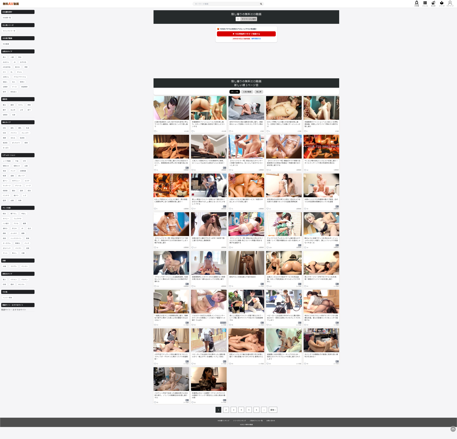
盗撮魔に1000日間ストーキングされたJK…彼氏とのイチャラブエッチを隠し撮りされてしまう (283, 356)
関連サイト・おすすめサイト (13, 309)
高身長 (5, 143)
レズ (24, 195)
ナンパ (13, 171)
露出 (13, 190)
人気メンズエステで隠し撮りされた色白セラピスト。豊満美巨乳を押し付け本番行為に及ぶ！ (171, 163)
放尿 (4, 238)
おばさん (6, 62)
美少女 (17, 67)
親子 (4, 110)
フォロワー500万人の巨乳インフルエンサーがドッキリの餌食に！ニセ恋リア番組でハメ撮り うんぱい (208, 317)
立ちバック (7, 248)
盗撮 (12, 176)
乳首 (27, 128)
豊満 (26, 143)
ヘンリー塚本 (7, 297)
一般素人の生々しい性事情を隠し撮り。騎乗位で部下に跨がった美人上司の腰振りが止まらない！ (171, 317)
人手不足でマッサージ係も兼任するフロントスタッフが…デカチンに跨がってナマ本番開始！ (171, 356)
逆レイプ (21, 176)
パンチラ (6, 195)
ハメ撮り (6, 223)
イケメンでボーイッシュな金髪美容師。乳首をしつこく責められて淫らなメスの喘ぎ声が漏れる (171, 279)
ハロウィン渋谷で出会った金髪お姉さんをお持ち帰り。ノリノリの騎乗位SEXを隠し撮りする (171, 395)
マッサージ (7, 185)
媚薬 (24, 223)
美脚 (4, 138)
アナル (16, 223)
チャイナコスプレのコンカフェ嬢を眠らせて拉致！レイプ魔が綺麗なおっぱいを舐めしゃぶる (283, 240)
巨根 (4, 284)
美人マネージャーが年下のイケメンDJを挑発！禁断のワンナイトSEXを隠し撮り (320, 278)
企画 (26, 166)
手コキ (14, 228)
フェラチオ (17, 218)
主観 (23, 253)
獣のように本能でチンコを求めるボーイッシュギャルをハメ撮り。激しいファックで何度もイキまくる (321, 240)
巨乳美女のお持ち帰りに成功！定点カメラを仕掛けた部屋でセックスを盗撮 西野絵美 (283, 200)
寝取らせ (17, 166)
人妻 (12, 57)
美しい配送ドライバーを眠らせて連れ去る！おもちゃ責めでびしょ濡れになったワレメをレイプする (208, 201)
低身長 (22, 138)
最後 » (273, 409)
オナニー (6, 218)
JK (14, 62)
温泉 (21, 190)
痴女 (4, 213)
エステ (27, 181)
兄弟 (13, 115)
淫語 (27, 248)
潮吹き (5, 228)
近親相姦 (23, 171)
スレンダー (25, 133)
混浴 (29, 190)
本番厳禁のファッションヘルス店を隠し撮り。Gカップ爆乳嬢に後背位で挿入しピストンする (208, 124)
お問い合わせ (270, 420)
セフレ (20, 105)
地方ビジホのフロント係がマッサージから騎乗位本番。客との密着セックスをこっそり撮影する (321, 317)
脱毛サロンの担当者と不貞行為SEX (242, 277)
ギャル (19, 72)
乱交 (29, 228)
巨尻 (4, 133)
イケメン (14, 279)
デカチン (24, 279)
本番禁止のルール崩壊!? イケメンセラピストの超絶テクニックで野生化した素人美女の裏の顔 (208, 395)
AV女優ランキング (223, 420)
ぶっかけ (14, 233)
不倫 (16, 161)
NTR (24, 161)
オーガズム (7, 243)
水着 (4, 266)
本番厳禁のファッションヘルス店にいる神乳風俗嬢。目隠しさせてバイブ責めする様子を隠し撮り (321, 124)
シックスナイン (16, 238)
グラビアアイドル (20, 77)
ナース (14, 87)
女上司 (13, 110)
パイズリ (18, 248)
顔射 (4, 233)
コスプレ (14, 266)
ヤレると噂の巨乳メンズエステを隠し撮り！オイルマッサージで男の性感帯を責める (321, 162)
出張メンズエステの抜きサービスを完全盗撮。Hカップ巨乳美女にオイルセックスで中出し (283, 279)
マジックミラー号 (9, 31)
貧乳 (12, 128)
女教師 (5, 87)
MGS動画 (6, 44)
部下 (29, 110)
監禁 (4, 200)
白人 (13, 82)
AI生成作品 (6, 67)
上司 (21, 110)
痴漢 (4, 176)
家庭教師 (24, 87)
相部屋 (5, 190)
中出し (23, 213)
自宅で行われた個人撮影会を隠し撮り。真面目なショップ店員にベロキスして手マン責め (246, 123)
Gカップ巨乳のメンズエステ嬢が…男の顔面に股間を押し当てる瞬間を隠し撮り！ (170, 200)
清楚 (25, 67)
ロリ (4, 72)
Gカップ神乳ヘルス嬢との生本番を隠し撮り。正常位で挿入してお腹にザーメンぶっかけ (283, 124)
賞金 (4, 171)
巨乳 (4, 128)
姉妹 (29, 105)
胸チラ (16, 195)
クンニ (5, 253)
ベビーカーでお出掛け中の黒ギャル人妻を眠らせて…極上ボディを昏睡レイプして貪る (208, 355)
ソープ (28, 185)
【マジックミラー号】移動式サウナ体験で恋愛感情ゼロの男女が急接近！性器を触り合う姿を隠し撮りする (283, 163)
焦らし (14, 253)
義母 (12, 105)
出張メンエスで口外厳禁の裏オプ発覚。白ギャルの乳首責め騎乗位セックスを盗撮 (321, 200)
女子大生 (23, 62)
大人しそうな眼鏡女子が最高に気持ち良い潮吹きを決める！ (321, 355)
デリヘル (18, 185)
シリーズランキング (239, 420)
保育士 (22, 82)
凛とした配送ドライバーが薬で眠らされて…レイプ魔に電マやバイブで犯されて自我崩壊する (246, 317)
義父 (4, 105)
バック (27, 243)
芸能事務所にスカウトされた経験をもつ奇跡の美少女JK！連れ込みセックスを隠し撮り (208, 278)
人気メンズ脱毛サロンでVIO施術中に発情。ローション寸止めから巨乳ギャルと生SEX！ (208, 162)
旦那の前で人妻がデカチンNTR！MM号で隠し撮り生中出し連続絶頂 (208, 239)
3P (22, 228)
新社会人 (14, 92)
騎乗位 (17, 243)
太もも (13, 138)
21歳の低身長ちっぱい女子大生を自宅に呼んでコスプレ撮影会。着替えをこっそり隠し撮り (171, 124)
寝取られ (6, 166)
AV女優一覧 (7, 17)
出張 (12, 200)
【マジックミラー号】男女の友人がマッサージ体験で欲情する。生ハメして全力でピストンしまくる (246, 163)
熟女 (19, 57)
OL (11, 72)
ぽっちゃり (16, 143)
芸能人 (5, 82)
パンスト (24, 266)
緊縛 (27, 238)
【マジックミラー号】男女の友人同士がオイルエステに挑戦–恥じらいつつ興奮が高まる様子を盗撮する (246, 240)
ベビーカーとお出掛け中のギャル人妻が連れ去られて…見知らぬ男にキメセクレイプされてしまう (283, 317)
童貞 (12, 284)
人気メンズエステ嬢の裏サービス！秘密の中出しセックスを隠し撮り (246, 200)
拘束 (19, 200)
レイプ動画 (7, 161)
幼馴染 (5, 115)
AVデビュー (16, 181)
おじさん (21, 284)
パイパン (14, 133)
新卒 (4, 92)
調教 (23, 233)
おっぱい (6, 148)
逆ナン (5, 181)
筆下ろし (14, 213)
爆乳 (19, 128)
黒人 (4, 279)
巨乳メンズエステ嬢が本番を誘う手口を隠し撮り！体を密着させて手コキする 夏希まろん (246, 355)
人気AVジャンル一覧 (256, 420)
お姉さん (6, 77)
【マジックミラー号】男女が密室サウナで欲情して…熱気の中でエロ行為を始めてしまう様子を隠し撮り (171, 240)
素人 (4, 57)
